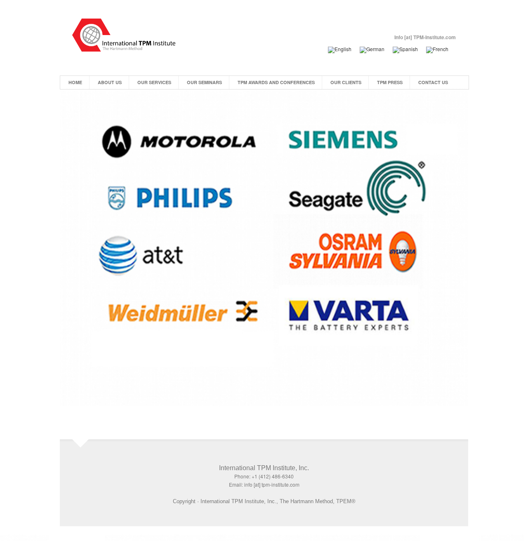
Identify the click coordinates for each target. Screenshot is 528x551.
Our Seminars (204, 82)
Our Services (154, 82)
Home (75, 82)
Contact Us (433, 82)
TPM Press (390, 82)
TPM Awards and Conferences (276, 82)
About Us (110, 82)
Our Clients (345, 82)
